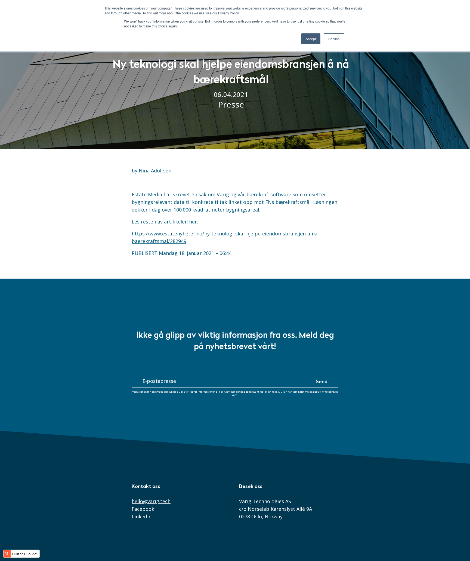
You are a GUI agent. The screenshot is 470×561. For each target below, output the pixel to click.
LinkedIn (141, 516)
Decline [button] (334, 38)
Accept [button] (311, 38)
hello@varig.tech (151, 501)
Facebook (143, 509)
